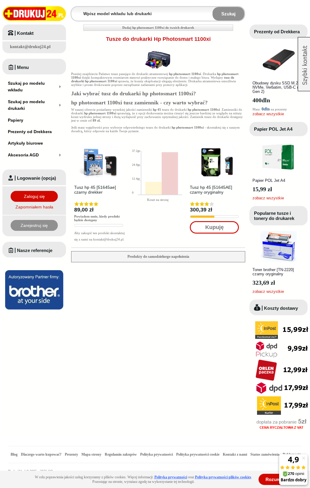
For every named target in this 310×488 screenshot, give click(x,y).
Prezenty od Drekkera (277, 31)
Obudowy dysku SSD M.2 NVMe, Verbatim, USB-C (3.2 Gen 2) (278, 87)
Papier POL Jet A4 (273, 129)
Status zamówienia (265, 454)
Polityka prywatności (156, 454)
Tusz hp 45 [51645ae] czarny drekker (95, 190)
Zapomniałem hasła (34, 207)
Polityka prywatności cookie (197, 454)
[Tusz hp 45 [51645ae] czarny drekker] (100, 144)
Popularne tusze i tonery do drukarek (274, 216)
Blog (14, 454)
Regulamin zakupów (121, 454)
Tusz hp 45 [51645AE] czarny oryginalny (211, 190)
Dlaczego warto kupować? (41, 454)
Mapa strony (91, 454)
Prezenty (71, 454)
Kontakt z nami (235, 454)
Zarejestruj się (34, 225)
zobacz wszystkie (268, 114)
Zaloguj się (34, 196)
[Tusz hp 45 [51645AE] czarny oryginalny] (215, 144)
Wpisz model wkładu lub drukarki (75, 10)
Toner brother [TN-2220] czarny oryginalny (273, 271)
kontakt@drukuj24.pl (30, 46)
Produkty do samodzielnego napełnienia (158, 256)
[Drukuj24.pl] (34, 13)
